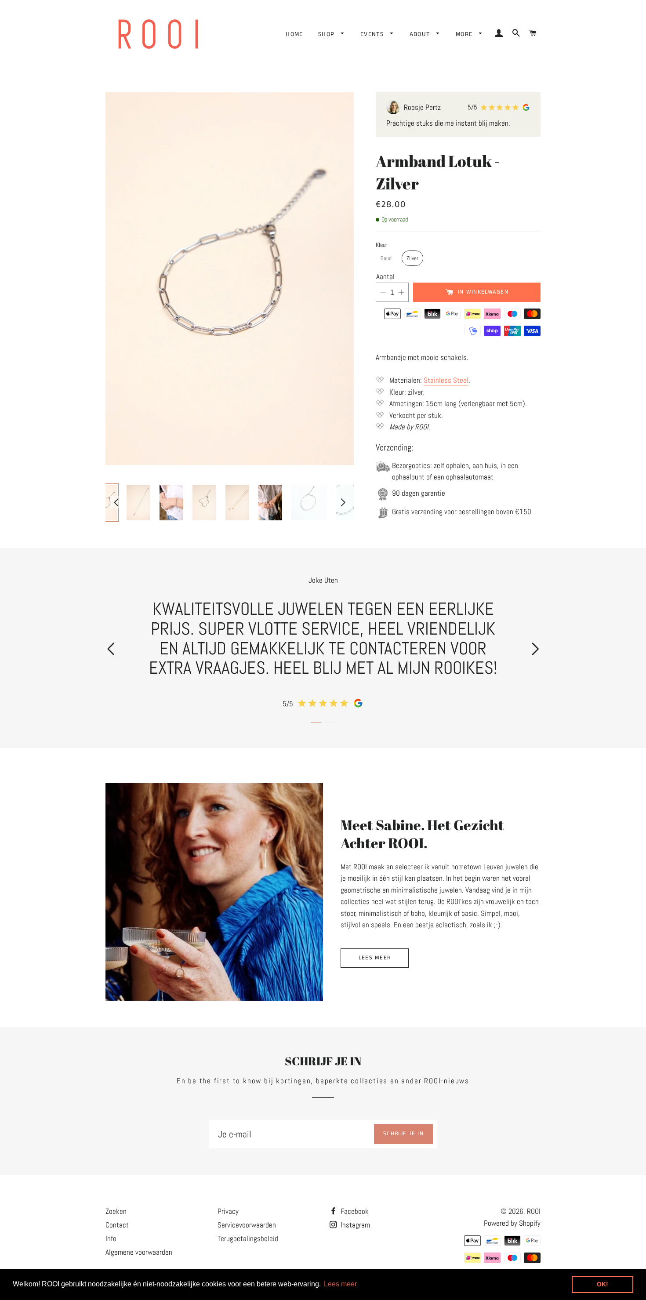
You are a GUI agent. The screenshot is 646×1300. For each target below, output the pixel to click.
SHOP (327, 34)
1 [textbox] (392, 292)
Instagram (354, 1225)
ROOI (534, 1211)
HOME (294, 34)
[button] (110, 649)
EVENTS (373, 34)
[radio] (386, 258)
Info (110, 1238)
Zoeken (116, 1211)
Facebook (354, 1211)
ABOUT (421, 34)
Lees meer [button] (340, 1284)
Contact (117, 1225)
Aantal (385, 276)
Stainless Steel (446, 380)
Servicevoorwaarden (247, 1225)
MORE (465, 34)
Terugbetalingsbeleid (248, 1238)
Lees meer (375, 958)
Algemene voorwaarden (138, 1252)
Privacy (228, 1211)
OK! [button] (602, 1284)
